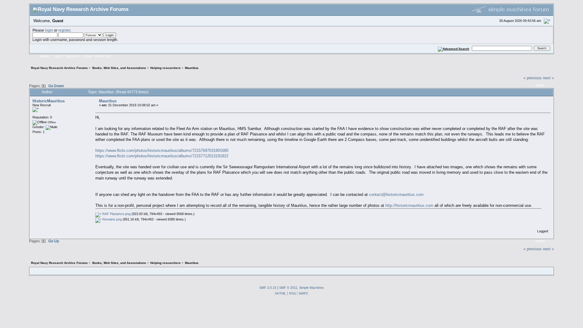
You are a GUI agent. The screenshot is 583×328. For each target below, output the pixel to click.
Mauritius (108, 101)
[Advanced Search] (453, 48)
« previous (532, 78)
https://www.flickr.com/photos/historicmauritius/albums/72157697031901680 (161, 150)
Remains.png (111, 219)
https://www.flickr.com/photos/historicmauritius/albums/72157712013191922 (161, 156)
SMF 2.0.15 (267, 287)
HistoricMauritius (48, 101)
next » (548, 78)
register (64, 30)
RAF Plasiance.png (116, 214)
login (49, 30)
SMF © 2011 (288, 287)
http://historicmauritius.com (409, 205)
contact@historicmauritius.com (396, 194)
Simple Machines (311, 287)
